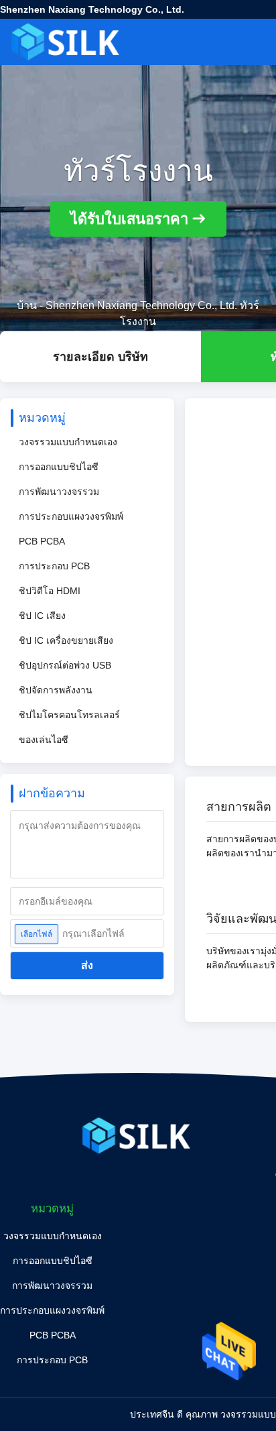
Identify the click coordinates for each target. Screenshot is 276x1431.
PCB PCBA (42, 541)
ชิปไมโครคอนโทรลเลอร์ (69, 714)
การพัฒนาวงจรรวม (59, 491)
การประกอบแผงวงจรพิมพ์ (71, 516)
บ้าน (27, 305)
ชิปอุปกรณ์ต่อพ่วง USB (65, 665)
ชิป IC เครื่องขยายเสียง (66, 640)
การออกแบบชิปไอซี (58, 466)
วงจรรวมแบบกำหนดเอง (68, 442)
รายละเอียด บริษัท (100, 356)
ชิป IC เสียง (42, 615)
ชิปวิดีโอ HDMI (49, 590)
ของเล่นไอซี (43, 739)
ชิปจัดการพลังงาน (55, 690)
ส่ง (87, 965)
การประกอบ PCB (54, 566)
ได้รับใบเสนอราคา (129, 219)
